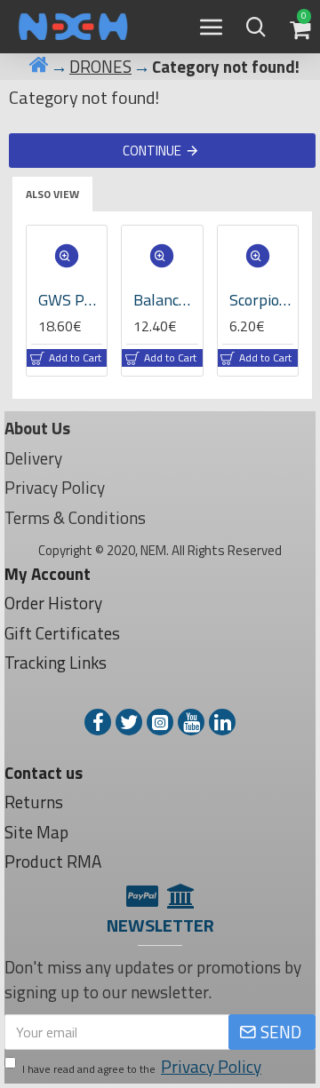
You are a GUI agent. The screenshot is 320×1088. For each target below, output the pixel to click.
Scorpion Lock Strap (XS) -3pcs (261, 300)
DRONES (100, 66)
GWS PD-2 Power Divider (70, 300)
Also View (52, 194)
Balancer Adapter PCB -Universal (165, 300)
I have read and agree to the (141, 1066)
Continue (152, 150)
